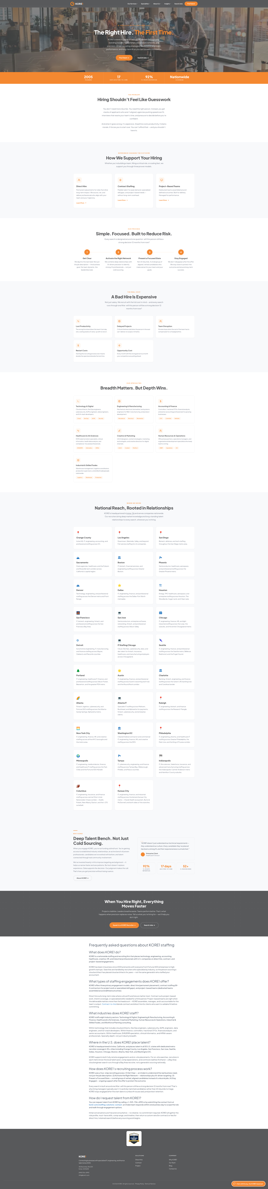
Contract (138, 1163)
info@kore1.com (84, 1175)
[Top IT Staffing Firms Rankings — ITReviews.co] (134, 1138)
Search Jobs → (143, 58)
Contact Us (173, 1169)
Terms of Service (150, 1184)
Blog (170, 1166)
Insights (167, 4)
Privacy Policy (139, 1184)
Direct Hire (139, 1160)
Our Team (172, 1163)
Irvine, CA (130, 513)
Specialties (145, 4)
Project (137, 1166)
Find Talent (191, 4)
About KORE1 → (83, 878)
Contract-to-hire (109, 1004)
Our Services (132, 4)
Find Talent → (124, 58)
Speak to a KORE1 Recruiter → (124, 925)
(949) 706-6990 (84, 1172)
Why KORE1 (173, 1160)
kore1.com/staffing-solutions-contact (105, 1105)
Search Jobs (178, 4)
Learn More (80, 203)
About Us (157, 4)
